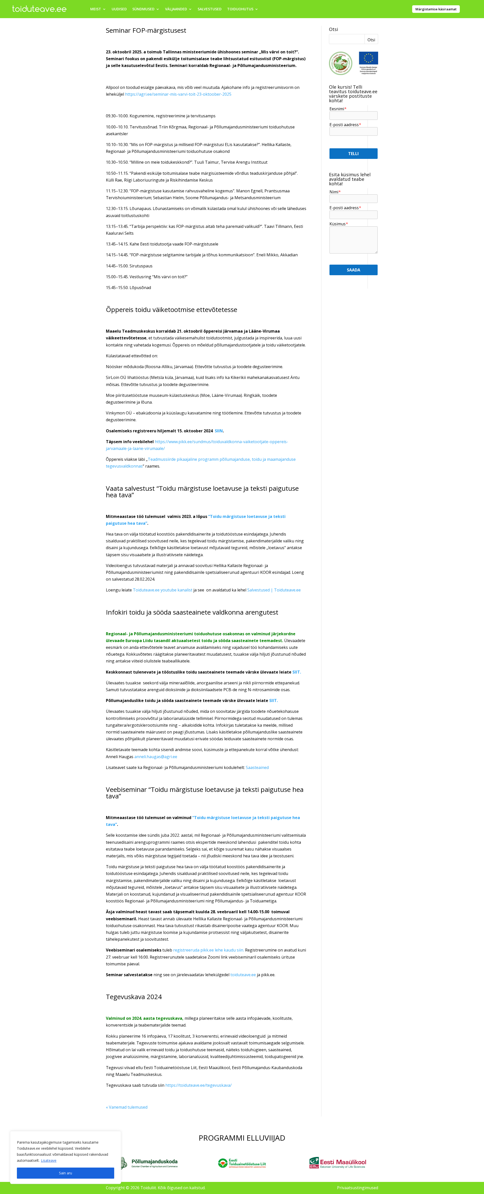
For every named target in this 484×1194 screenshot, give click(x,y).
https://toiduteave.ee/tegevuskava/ (198, 1085)
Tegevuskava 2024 (134, 996)
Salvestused (210, 9)
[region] (65, 1157)
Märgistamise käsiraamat (436, 9)
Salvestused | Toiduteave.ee (274, 590)
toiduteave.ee (243, 974)
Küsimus (338, 224)
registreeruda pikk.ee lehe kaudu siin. (208, 950)
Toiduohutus (240, 9)
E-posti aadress (345, 124)
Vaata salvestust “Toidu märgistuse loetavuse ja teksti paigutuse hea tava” (202, 491)
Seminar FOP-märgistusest (146, 30)
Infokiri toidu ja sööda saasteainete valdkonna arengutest (192, 612)
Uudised (119, 9)
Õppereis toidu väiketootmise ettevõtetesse (171, 309)
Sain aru (65, 1173)
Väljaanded (176, 9)
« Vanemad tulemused (126, 1107)
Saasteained (258, 767)
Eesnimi (337, 109)
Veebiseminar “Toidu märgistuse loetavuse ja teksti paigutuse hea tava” (205, 792)
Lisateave (48, 1160)
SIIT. (296, 672)
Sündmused (143, 9)
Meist (95, 9)
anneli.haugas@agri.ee (155, 756)
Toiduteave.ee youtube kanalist (162, 590)
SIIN (219, 431)
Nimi (335, 192)
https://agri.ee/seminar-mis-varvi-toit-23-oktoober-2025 (178, 94)
